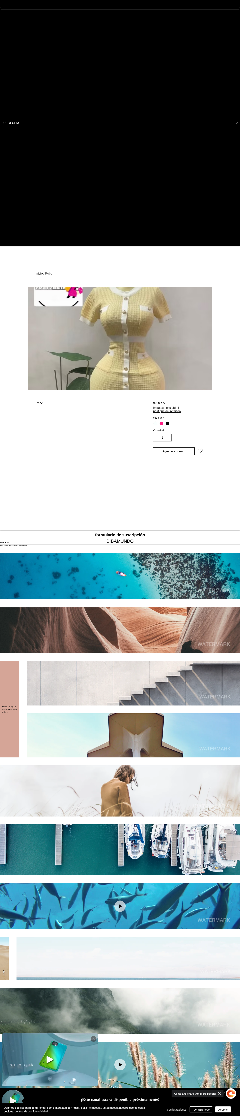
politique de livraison (167, 411)
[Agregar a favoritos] (200, 450)
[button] (120, 123)
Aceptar (223, 1109)
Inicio (39, 273)
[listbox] (120, 123)
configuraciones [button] (177, 1109)
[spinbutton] (162, 437)
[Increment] (168, 437)
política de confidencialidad (31, 1111)
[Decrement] (156, 437)
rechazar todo (201, 1109)
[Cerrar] (235, 1109)
